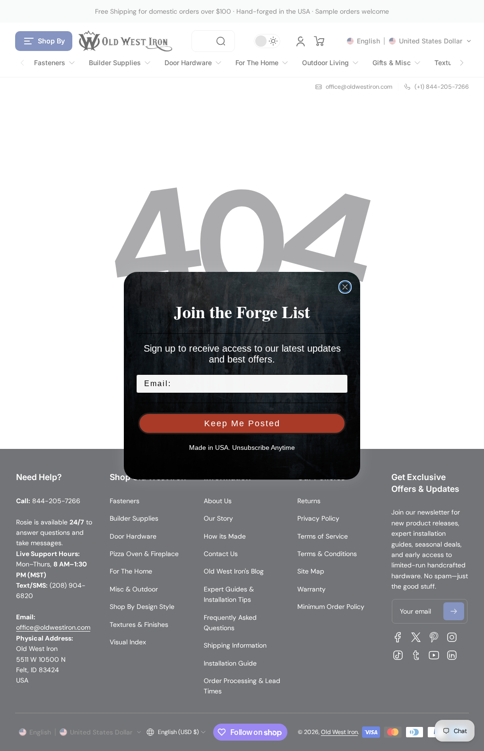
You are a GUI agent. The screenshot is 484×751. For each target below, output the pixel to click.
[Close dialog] (345, 287)
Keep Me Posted (242, 423)
